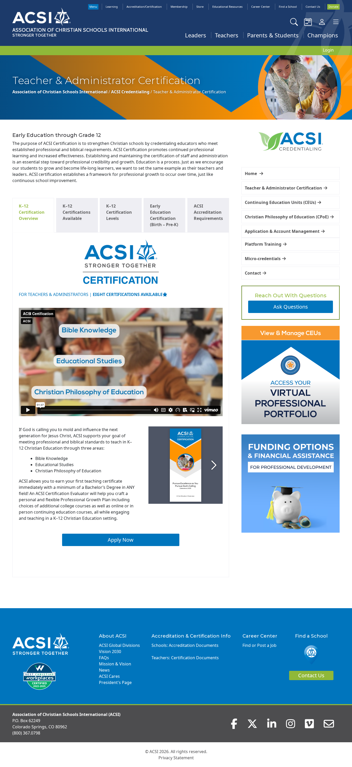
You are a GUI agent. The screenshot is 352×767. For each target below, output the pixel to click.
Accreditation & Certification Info (191, 636)
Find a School (288, 7)
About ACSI (113, 636)
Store (200, 7)
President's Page (115, 682)
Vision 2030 (110, 651)
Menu (93, 7)
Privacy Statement (176, 758)
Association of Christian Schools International (60, 92)
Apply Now (120, 539)
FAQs (104, 658)
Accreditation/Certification (144, 7)
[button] (290, 173)
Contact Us (313, 7)
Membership (179, 7)
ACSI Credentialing (130, 92)
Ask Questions (290, 306)
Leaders (195, 35)
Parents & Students (273, 35)
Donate (333, 7)
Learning (112, 7)
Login (328, 50)
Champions (322, 35)
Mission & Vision (115, 664)
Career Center (260, 7)
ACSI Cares (109, 676)
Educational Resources (227, 7)
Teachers (226, 35)
